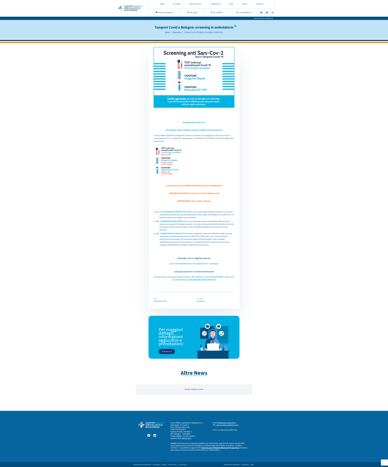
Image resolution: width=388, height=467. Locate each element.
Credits (164, 465)
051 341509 (196, 277)
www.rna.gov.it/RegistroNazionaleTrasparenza (220, 448)
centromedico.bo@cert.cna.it (227, 425)
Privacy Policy (172, 465)
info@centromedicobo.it (226, 423)
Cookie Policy (183, 465)
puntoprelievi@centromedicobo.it (202, 280)
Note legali (156, 465)
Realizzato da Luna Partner (232, 465)
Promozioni (201, 301)
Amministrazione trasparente (142, 465)
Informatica (245, 465)
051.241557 (177, 436)
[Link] (130, 8)
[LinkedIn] (267, 12)
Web (252, 465)
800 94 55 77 (186, 438)
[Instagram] (272, 13)
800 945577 (220, 277)
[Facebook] (261, 12)
